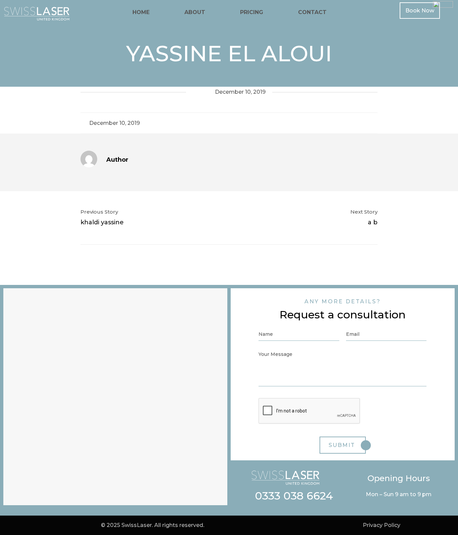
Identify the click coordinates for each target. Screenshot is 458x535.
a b (373, 222)
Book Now (419, 10)
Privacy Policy (381, 525)
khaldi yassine (102, 222)
